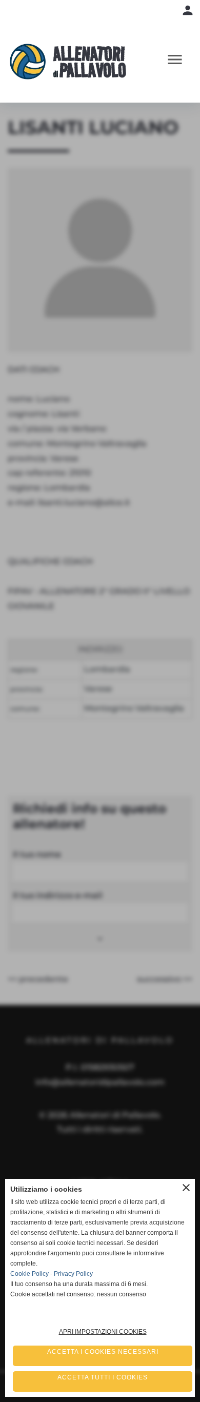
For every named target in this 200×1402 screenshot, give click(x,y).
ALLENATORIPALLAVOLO (89, 62)
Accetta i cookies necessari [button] (102, 1351)
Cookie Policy (29, 1273)
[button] (179, 62)
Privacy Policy (73, 1273)
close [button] (186, 1187)
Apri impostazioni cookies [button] (103, 1331)
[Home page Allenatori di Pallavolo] (31, 62)
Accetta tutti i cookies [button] (102, 1377)
